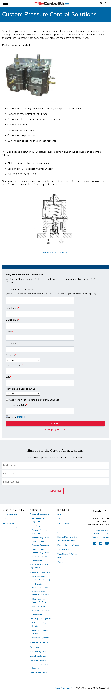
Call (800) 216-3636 (55, 430)
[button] (101, 3)
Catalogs (61, 528)
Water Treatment (9, 528)
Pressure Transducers (40, 572)
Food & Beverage (9, 514)
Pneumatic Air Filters (39, 642)
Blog (59, 514)
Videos (60, 562)
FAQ (59, 532)
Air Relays (34, 647)
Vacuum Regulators (39, 651)
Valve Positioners (38, 656)
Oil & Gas (6, 519)
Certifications (63, 523)
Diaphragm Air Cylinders (41, 618)
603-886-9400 (102, 530)
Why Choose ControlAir (55, 252)
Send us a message (100, 537)
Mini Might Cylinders (40, 638)
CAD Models (62, 519)
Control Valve (8, 523)
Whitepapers (63, 549)
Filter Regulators (39, 526)
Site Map (71, 688)
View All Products (38, 672)
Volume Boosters (38, 660)
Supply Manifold (38, 606)
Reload (21, 416)
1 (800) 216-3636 (101, 534)
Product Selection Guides (68, 545)
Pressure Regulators (39, 514)
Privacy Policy (60, 688)
